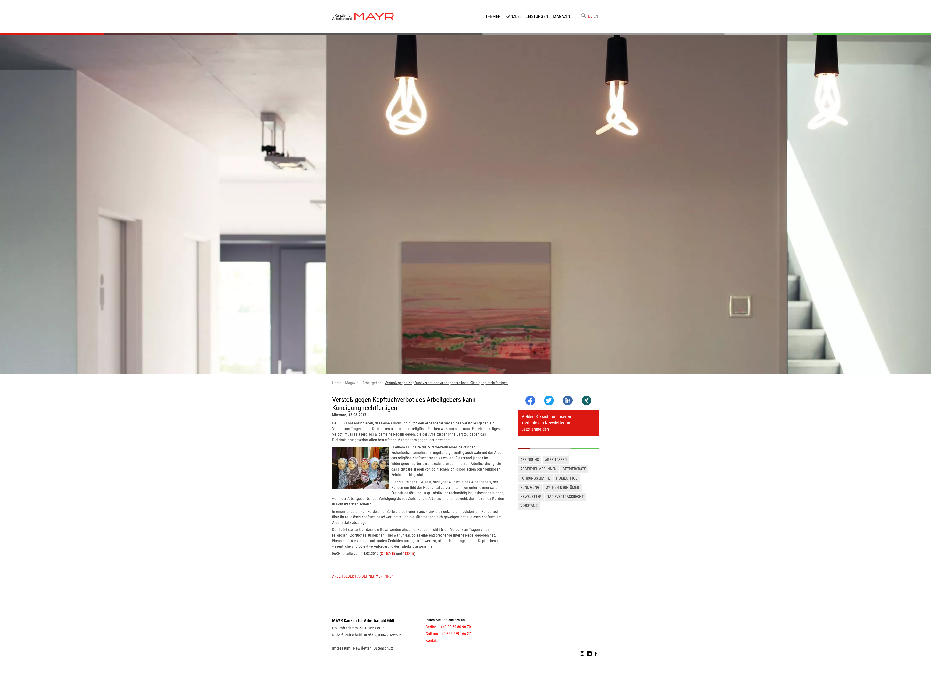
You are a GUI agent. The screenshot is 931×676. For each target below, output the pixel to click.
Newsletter (530, 496)
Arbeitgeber (343, 576)
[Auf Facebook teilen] (530, 404)
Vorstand (529, 505)
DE (590, 16)
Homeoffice (566, 478)
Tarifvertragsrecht (565, 496)
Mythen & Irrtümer (562, 487)
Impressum (341, 648)
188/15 (408, 553)
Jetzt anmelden (535, 429)
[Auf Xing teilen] (586, 401)
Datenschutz (383, 648)
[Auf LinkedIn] (568, 404)
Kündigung (529, 487)
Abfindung (529, 459)
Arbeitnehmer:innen (375, 576)
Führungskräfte (535, 478)
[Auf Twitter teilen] (549, 401)
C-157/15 (388, 553)
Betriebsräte (574, 469)
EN (596, 16)
